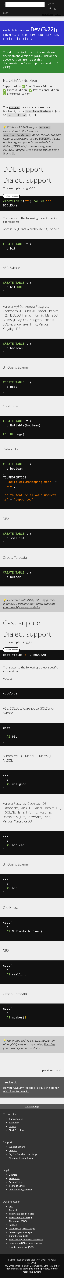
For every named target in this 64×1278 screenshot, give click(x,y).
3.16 (56, 35)
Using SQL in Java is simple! (22, 1228)
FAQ (11, 1206)
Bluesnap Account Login (21, 1158)
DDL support (23, 169)
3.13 (21, 38)
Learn (51, 4)
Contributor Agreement (20, 1189)
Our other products (18, 1236)
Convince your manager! (20, 1232)
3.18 (40, 35)
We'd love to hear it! (16, 1091)
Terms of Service (17, 1185)
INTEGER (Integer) (14, 150)
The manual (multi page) (21, 1217)
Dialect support (27, 180)
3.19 (32, 35)
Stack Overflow (16, 1130)
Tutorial (13, 1210)
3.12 (29, 38)
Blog (5, 13)
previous (47, 1070)
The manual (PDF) (18, 1221)
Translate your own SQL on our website (29, 605)
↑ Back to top (32, 1106)
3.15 (5, 38)
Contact (13, 1150)
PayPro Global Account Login (23, 1154)
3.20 (24, 35)
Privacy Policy (15, 1182)
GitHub (12, 1126)
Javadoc (13, 1224)
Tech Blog (14, 1122)
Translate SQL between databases (26, 1239)
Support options (17, 1146)
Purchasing (14, 1178)
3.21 (15, 35)
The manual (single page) (21, 1213)
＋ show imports (11, 196)
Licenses (13, 1174)
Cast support (23, 622)
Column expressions (16, 138)
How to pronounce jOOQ (21, 1247)
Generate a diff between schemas (25, 1243)
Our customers (16, 1119)
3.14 (13, 38)
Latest (7, 35)
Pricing (52, 8)
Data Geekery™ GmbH (36, 1259)
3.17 (48, 35)
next (58, 1070)
